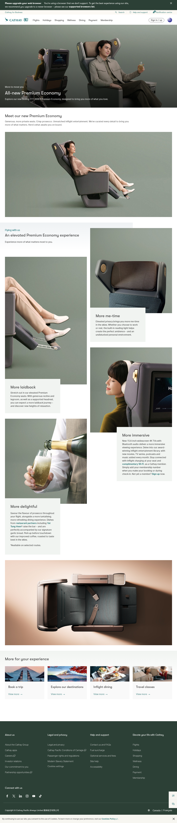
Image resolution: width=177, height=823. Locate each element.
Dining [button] (82, 20)
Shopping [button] (59, 20)
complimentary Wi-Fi (133, 463)
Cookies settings (56, 766)
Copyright (9, 810)
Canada (157, 810)
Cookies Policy (109, 819)
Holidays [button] (47, 20)
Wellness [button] (71, 20)
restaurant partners (26, 523)
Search (121, 12)
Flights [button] (36, 20)
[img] (171, 3)
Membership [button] (107, 20)
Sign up (156, 473)
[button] (15, 694)
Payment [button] (93, 20)
